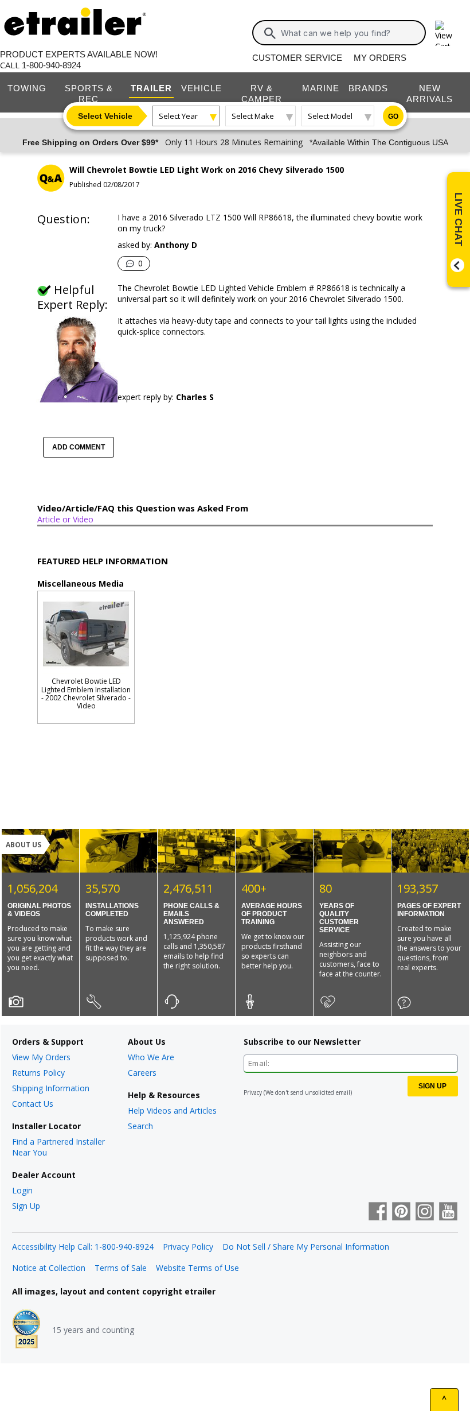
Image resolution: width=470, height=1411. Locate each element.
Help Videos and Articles (172, 1110)
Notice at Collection (48, 1267)
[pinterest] (401, 1212)
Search (140, 1126)
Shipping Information (50, 1088)
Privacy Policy (188, 1246)
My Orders (380, 58)
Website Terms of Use (197, 1267)
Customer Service (297, 58)
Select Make (253, 116)
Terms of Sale (121, 1267)
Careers (142, 1072)
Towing (26, 88)
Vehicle (201, 88)
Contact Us (32, 1103)
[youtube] (448, 1212)
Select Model (330, 116)
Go (393, 117)
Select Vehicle (105, 116)
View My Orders (41, 1057)
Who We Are (151, 1057)
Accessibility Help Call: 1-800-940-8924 (83, 1246)
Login (22, 1190)
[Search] (270, 33)
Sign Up (26, 1205)
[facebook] (377, 1212)
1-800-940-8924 (51, 65)
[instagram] (424, 1212)
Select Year (178, 116)
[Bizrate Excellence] (26, 1330)
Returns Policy (38, 1072)
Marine (320, 88)
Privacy (253, 1092)
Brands (368, 88)
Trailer (151, 88)
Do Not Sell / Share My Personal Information (305, 1246)
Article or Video (65, 519)
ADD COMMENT (78, 447)
